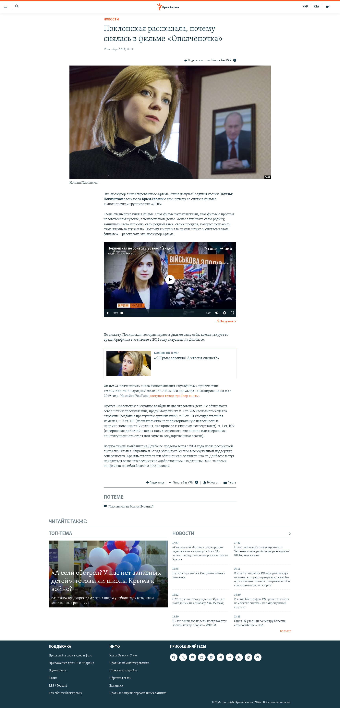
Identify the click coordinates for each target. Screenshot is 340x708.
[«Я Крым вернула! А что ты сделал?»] (128, 363)
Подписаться (58, 670)
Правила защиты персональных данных (137, 693)
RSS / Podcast (58, 685)
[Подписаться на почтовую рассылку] (257, 657)
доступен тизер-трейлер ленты (174, 396)
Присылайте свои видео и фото (70, 655)
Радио (53, 678)
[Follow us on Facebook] (173, 657)
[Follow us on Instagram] (201, 657)
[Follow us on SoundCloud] (229, 657)
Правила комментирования (129, 663)
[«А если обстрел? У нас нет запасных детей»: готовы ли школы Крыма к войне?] (108, 574)
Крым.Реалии (126, 253)
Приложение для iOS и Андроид (71, 663)
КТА (316, 6)
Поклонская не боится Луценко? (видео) (141, 248)
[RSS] (239, 657)
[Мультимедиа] (328, 6)
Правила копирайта (123, 670)
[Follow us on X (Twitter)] (183, 657)
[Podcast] (248, 657)
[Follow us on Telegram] (220, 657)
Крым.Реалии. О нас (123, 655)
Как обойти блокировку (65, 693)
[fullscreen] (232, 313)
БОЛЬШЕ (285, 631)
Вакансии (116, 685)
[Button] (193, 60)
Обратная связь (120, 678)
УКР (305, 6)
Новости (111, 19)
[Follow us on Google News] (211, 657)
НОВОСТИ (183, 533)
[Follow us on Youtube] (192, 657)
